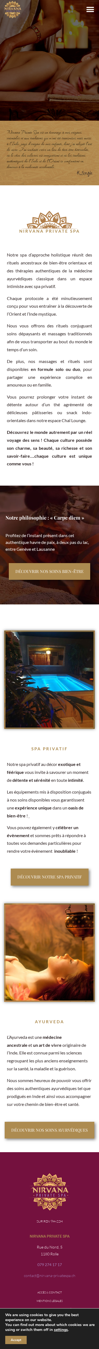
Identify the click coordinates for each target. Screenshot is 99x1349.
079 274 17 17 (49, 1264)
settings (61, 1329)
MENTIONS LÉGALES (50, 1301)
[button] (90, 10)
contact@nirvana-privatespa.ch (49, 1275)
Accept (16, 1340)
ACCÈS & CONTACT (49, 1292)
